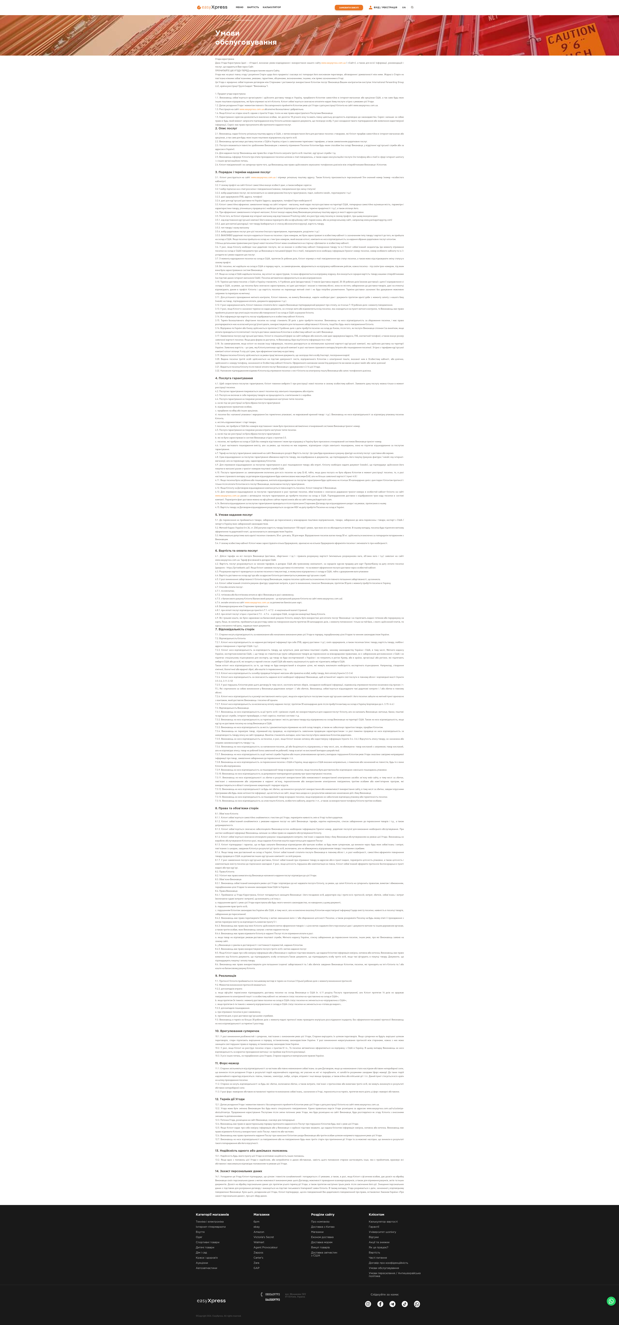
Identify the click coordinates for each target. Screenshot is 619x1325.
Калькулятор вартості (383, 1222)
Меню (239, 7)
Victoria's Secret (264, 1237)
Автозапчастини (206, 1268)
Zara (256, 1263)
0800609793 (272, 1294)
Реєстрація (389, 8)
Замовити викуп (349, 8)
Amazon (259, 1232)
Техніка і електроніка (210, 1222)
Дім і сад (201, 1253)
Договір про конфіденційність (388, 1263)
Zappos (258, 1253)
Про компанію (320, 1222)
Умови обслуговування (384, 1268)
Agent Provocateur (266, 1247)
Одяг (199, 1237)
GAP (257, 1268)
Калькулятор (272, 7)
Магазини (317, 1232)
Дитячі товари (205, 1247)
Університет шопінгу (382, 1232)
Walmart (259, 1242)
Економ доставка (322, 1237)
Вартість (253, 7)
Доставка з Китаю (322, 1227)
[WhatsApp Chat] (611, 1301)
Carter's (258, 1258)
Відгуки (374, 1237)
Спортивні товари (207, 1242)
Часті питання (378, 1258)
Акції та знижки (379, 1242)
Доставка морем (321, 1242)
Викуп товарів (320, 1247)
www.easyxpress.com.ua (333, 63)
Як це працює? (378, 1247)
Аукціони (202, 1263)
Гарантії (374, 1227)
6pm (256, 1222)
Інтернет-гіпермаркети (211, 1227)
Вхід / (377, 8)
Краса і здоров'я (207, 1258)
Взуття (200, 1232)
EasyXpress (217, 1316)
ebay (257, 1227)
